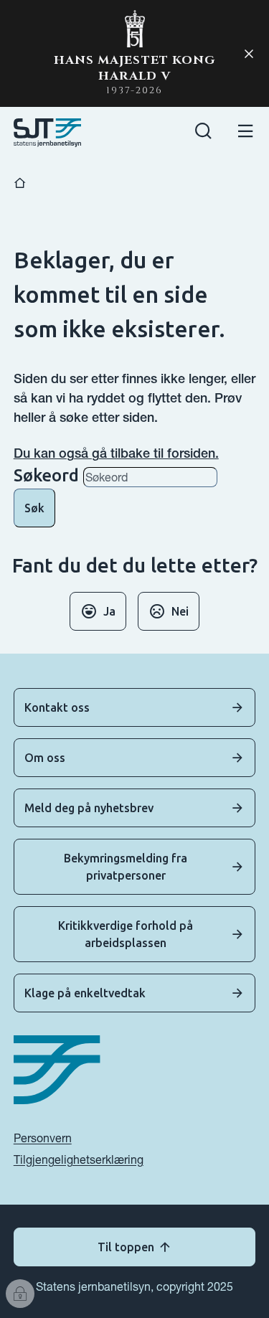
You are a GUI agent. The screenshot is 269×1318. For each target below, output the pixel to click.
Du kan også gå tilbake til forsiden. (116, 453)
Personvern (43, 1138)
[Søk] (203, 133)
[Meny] (245, 133)
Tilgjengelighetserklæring (78, 1159)
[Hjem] (20, 183)
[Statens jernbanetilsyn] (48, 132)
